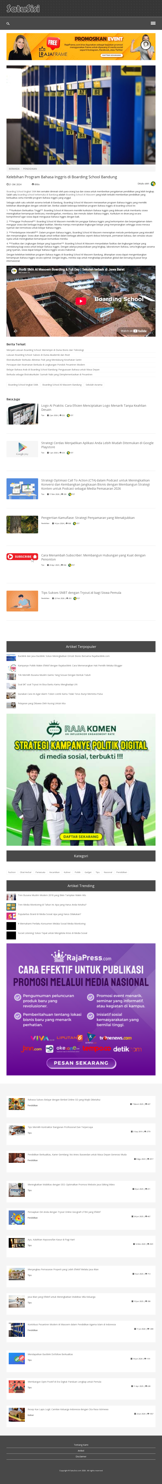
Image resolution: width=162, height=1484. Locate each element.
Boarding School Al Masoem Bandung (61, 384)
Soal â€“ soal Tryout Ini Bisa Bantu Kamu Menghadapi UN (47, 684)
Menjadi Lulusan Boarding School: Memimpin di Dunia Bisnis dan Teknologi (45, 349)
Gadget (88, 872)
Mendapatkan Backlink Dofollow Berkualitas (50, 1354)
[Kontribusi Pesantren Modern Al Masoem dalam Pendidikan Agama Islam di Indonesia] (19, 1329)
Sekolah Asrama (94, 384)
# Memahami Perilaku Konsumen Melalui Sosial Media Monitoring (51, 923)
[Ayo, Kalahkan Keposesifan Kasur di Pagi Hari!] (19, 1242)
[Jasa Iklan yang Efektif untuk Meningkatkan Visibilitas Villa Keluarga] (19, 1301)
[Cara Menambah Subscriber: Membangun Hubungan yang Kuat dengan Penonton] (22, 557)
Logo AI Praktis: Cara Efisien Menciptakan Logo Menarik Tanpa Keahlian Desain (93, 407)
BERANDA (14, 168)
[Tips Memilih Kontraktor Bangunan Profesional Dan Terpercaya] (19, 1130)
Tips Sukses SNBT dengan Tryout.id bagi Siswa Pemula (81, 592)
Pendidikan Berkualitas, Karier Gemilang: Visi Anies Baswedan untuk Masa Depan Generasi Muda (77, 1154)
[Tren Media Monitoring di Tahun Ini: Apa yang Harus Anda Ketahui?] (13, 906)
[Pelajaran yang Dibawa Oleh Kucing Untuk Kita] (13, 704)
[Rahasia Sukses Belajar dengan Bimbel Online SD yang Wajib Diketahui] (19, 1103)
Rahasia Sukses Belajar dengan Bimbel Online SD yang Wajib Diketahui (64, 1099)
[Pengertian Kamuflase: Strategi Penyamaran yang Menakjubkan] (22, 524)
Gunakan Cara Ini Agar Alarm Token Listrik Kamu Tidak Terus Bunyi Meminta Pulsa (60, 693)
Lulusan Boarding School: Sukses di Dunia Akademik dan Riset (38, 354)
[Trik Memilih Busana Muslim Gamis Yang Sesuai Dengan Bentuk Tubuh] (13, 676)
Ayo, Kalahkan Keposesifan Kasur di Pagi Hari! (51, 1239)
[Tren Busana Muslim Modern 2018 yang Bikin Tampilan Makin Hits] (13, 896)
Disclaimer (81, 1456)
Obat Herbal (25, 872)
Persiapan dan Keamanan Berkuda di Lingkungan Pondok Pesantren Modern (45, 364)
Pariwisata (40, 872)
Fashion (12, 872)
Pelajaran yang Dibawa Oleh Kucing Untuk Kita (41, 703)
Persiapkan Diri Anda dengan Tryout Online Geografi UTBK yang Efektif (64, 1211)
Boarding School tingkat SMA (21, 191)
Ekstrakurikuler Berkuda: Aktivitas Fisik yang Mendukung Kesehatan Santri (43, 359)
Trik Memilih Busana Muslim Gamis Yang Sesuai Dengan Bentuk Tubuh (54, 674)
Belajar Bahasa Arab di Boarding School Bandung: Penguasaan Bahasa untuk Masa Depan (53, 369)
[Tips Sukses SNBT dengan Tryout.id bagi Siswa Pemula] (22, 600)
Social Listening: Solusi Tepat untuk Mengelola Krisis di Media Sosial (52, 933)
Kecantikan (55, 872)
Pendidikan (45, 523)
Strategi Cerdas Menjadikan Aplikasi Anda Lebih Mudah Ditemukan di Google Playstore (97, 445)
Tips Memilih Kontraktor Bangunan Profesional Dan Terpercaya (60, 1127)
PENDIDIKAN (30, 168)
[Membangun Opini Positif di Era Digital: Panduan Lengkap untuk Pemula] (19, 1386)
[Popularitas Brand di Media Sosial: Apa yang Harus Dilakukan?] (13, 915)
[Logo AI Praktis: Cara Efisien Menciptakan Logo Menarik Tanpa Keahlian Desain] (22, 413)
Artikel (81, 1450)
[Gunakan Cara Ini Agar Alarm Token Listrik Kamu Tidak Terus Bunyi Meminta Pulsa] (13, 695)
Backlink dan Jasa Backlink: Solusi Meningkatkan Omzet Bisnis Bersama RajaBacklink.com (64, 656)
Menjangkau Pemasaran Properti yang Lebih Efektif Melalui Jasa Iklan (63, 1269)
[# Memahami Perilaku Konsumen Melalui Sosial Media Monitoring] (13, 928)
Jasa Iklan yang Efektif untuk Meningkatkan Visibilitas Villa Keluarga (61, 1296)
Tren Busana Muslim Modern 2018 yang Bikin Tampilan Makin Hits (52, 895)
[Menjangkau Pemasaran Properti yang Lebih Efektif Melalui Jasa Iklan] (19, 1273)
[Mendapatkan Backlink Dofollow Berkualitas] (19, 1358)
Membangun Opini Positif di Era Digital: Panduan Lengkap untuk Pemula (64, 1381)
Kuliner (67, 872)
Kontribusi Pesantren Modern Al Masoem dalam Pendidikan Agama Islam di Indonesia (72, 1324)
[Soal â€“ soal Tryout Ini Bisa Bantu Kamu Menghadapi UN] (13, 685)
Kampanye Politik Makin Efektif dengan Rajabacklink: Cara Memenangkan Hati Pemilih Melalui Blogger (70, 665)
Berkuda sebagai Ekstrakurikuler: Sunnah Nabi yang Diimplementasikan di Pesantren (49, 374)
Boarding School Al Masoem (80, 194)
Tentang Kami (81, 1444)
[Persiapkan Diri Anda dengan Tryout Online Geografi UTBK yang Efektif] (19, 1218)
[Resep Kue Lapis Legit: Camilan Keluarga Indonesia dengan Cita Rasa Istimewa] (19, 1414)
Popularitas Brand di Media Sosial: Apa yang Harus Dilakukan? (49, 914)
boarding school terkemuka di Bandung (38, 194)
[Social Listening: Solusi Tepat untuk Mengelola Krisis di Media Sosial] (13, 938)
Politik (77, 872)
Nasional (108, 872)
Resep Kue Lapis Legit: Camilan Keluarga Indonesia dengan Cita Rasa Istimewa (68, 1409)
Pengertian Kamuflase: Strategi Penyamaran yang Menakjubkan (88, 518)
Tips (42, 415)
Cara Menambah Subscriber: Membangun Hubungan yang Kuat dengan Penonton (93, 557)
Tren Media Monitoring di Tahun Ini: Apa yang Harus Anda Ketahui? (52, 904)
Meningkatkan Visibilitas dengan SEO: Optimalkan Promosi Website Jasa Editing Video (71, 1184)
